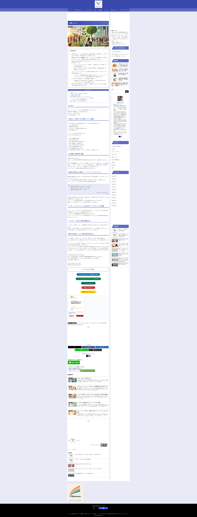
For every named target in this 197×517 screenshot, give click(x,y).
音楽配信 (81, 513)
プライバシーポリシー (121, 513)
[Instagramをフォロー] (89, 356)
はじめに (72, 92)
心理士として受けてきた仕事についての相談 (78, 93)
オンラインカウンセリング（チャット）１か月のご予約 (88, 278)
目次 (87, 90)
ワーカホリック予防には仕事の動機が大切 (79, 99)
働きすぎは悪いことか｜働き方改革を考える (78, 101)
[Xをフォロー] (87, 356)
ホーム (70, 513)
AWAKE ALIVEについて (75, 513)
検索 (112, 89)
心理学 (74, 324)
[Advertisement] (88, 17)
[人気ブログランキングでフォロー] (87, 370)
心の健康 (70, 324)
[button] (95, 350)
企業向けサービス (96, 513)
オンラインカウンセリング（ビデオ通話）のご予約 (88, 274)
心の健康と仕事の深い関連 (75, 95)
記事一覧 (85, 513)
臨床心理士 (80, 324)
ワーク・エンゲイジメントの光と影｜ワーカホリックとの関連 (81, 98)
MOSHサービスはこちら (88, 287)
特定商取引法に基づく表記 (112, 513)
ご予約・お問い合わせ (116, 51)
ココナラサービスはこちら (88, 283)
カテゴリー (90, 513)
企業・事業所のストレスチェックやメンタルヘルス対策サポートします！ (120, 55)
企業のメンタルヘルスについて (88, 291)
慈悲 (77, 324)
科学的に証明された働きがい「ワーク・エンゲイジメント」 (81, 96)
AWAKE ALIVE (120, 102)
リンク (127, 513)
